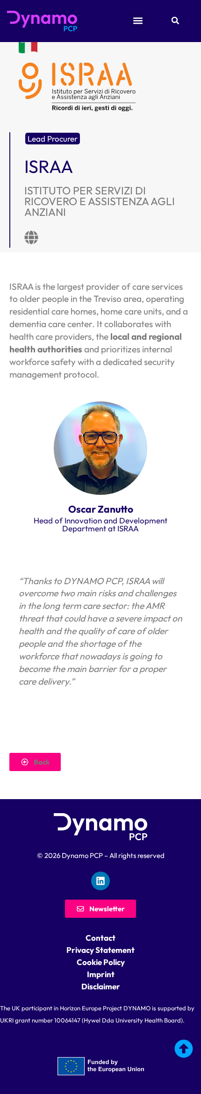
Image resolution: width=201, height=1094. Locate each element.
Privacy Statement (100, 950)
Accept (101, 1079)
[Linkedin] (100, 881)
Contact (100, 938)
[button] (187, 995)
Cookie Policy (101, 962)
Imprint (101, 974)
